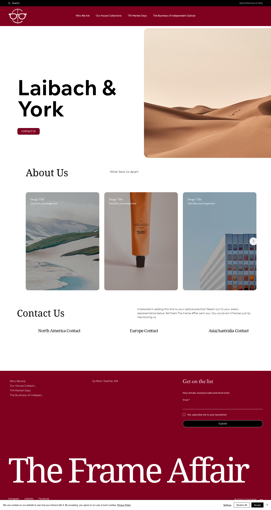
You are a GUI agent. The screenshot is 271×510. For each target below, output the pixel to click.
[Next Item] (253, 241)
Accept (257, 505)
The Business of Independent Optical (27, 395)
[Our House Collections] (40, 386)
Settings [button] (227, 505)
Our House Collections (23, 386)
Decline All (241, 505)
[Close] (267, 504)
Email (186, 399)
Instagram (13, 498)
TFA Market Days (20, 390)
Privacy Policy (124, 505)
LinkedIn (28, 498)
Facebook (43, 498)
